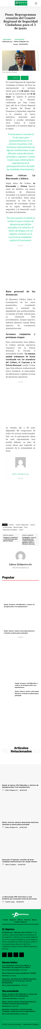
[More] (31, 78)
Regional (7, 39)
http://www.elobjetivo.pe (20, 567)
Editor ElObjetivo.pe (21, 41)
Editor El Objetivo (10, 864)
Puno (26, 527)
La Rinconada (7, 527)
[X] (15, 954)
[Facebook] (4, 954)
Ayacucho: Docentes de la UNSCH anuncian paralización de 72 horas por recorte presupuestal (19, 981)
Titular (21, 529)
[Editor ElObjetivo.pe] (20, 556)
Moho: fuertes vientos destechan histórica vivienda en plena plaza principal (19, 632)
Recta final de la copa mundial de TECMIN (19, 973)
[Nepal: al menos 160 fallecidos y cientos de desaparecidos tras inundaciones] (20, 593)
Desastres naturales (9, 998)
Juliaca (32, 524)
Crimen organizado (22, 524)
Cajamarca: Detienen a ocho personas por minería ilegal (10, 539)
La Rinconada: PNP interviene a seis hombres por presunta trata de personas (19, 898)
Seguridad (19, 39)
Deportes (5, 975)
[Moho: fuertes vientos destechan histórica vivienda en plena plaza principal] (20, 620)
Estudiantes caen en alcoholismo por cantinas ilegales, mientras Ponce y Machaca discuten (29, 541)
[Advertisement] (20, 267)
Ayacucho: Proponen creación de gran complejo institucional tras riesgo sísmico (19, 861)
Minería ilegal (18, 527)
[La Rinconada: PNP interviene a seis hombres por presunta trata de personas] (20, 881)
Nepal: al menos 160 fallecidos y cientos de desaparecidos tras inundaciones (19, 605)
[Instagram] (10, 954)
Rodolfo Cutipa (10, 902)
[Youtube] (21, 954)
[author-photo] (3, 790)
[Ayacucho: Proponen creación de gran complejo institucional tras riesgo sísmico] (20, 844)
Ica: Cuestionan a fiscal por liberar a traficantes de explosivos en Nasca (16, 966)
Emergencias (6, 1006)
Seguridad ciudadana (10, 529)
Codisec (11, 524)
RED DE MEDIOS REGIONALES (11, 970)
